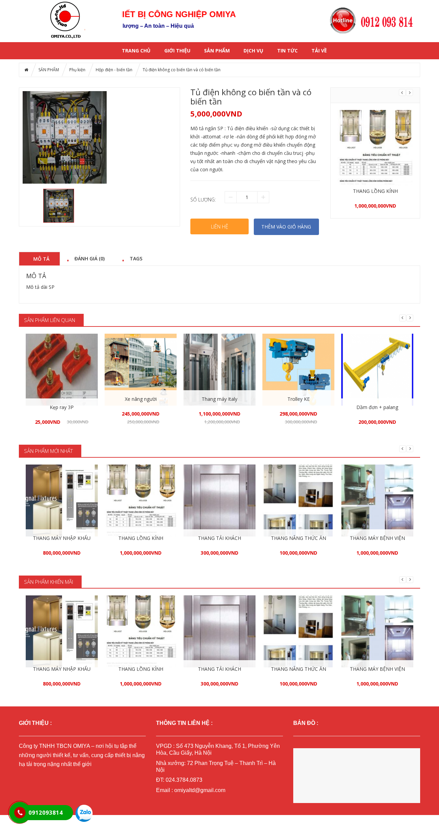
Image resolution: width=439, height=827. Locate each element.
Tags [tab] (136, 258)
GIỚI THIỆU (177, 50)
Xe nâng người (141, 399)
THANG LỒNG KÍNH (375, 191)
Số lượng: (203, 199)
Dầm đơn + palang (377, 407)
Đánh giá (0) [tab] (89, 258)
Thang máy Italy (219, 399)
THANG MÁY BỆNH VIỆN (377, 538)
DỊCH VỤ (253, 50)
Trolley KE (298, 399)
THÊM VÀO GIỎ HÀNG (286, 226)
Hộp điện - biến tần (114, 70)
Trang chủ (136, 50)
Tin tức (287, 50)
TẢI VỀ (319, 50)
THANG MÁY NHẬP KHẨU (62, 538)
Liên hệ (219, 226)
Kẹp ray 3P (62, 407)
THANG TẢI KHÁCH (219, 538)
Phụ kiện (77, 70)
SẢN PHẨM (217, 50)
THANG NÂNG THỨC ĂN (298, 538)
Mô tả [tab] (41, 259)
